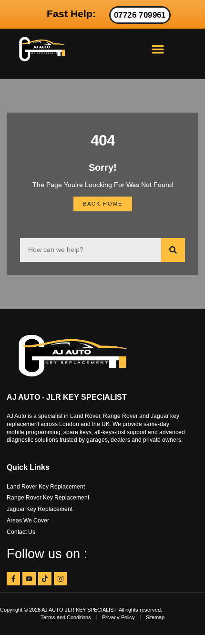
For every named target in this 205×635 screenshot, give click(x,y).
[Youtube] (29, 578)
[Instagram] (60, 578)
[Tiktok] (44, 578)
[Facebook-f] (13, 578)
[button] (158, 49)
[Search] (173, 250)
